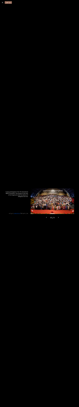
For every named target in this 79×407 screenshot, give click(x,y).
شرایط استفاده (17, 213)
